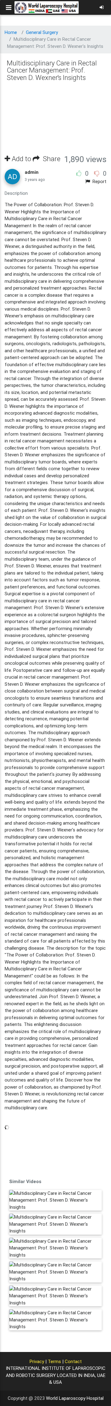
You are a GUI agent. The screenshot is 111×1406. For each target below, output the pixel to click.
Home (11, 32)
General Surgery (42, 32)
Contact (73, 1361)
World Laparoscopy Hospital (75, 1398)
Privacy (37, 1361)
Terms (54, 1361)
